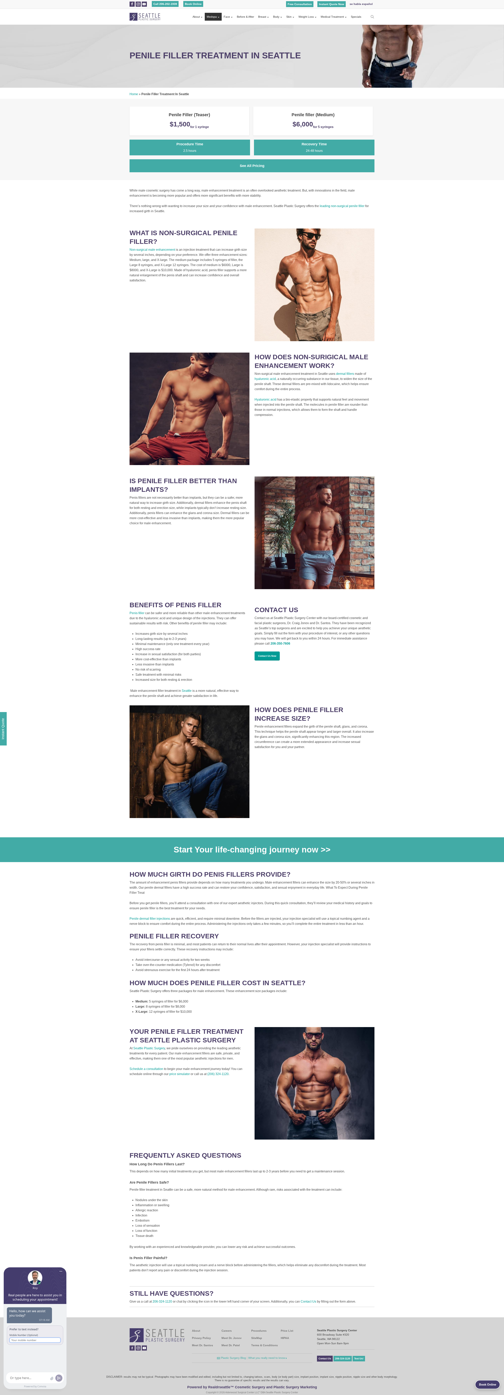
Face (227, 16)
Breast (262, 16)
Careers (226, 1330)
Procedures (259, 1330)
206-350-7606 (280, 643)
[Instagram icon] (138, 4)
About (196, 16)
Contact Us (308, 1301)
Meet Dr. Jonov (231, 1338)
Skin (289, 16)
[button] (267, 656)
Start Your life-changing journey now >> (252, 849)
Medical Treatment (332, 16)
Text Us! (358, 1358)
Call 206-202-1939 (165, 4)
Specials (356, 16)
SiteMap (256, 1338)
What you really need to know (267, 1357)
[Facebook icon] (132, 4)
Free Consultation (300, 4)
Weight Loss (306, 16)
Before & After (245, 16)
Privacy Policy (201, 1338)
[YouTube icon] (144, 4)
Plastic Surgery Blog (233, 1357)
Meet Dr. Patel (230, 1345)
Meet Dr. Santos (202, 1345)
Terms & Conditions (264, 1345)
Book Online (193, 4)
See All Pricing (252, 166)
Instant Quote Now (331, 4)
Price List (287, 1330)
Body (276, 16)
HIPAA (285, 1338)
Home (134, 94)
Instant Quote (3, 728)
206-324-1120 (162, 1301)
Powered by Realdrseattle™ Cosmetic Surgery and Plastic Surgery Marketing (252, 1387)
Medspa (212, 16)
